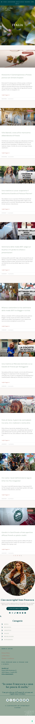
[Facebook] (10, 613)
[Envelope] (25, 613)
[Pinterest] (20, 613)
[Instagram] (12, 613)
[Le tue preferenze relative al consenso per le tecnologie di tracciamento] (32, 721)
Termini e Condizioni (8, 658)
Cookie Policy (6, 656)
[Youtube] (17, 613)
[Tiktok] (15, 613)
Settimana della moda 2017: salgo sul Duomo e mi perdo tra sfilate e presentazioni (16, 250)
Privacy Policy (6, 653)
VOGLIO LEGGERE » (6, 94)
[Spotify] (23, 613)
